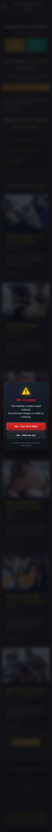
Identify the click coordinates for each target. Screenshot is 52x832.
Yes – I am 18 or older (26, 426)
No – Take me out (26, 435)
